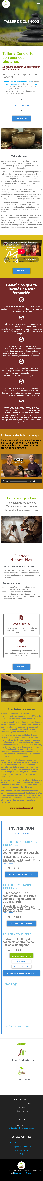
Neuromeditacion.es (21, 1079)
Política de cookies (21, 1111)
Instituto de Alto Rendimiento (21, 1060)
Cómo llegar (8, 864)
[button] (21, 118)
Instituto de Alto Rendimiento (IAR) (18, 82)
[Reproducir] (4, 481)
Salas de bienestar (21, 1150)
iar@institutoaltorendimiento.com (21, 1128)
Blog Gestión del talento (21, 1146)
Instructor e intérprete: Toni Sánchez (20, 75)
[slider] (38, 481)
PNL (21, 1154)
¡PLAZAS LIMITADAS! (21, 106)
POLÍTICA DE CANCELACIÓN (17, 1026)
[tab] (21, 1026)
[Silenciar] (34, 481)
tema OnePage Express (23, 1173)
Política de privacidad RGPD (21, 1104)
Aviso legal (22, 1107)
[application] (21, 481)
